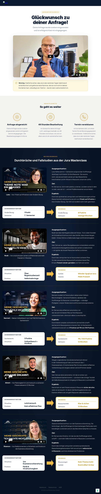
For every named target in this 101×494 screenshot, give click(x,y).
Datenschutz (53, 487)
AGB (60, 487)
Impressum (42, 487)
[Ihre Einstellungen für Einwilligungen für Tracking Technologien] (97, 490)
